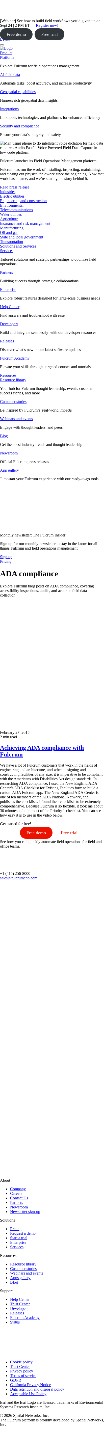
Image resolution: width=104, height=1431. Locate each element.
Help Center (9, 307)
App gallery (9, 470)
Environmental (11, 205)
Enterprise (8, 289)
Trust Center (20, 1304)
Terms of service (23, 1375)
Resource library (13, 380)
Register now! (47, 25)
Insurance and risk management (25, 223)
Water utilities (11, 214)
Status (15, 1322)
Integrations (9, 109)
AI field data (10, 74)
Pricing (15, 1229)
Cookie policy (21, 1362)
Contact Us (19, 1198)
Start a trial (18, 1238)
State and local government (21, 237)
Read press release (14, 187)
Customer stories (13, 401)
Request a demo (23, 1233)
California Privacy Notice (30, 1385)
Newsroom (9, 453)
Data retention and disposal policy (37, 1389)
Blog (4, 436)
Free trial (49, 34)
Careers (16, 1193)
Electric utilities (12, 196)
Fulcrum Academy (15, 358)
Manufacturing (11, 228)
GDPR (15, 1380)
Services (6, 251)
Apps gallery (20, 1278)
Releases (7, 341)
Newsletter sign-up (25, 1211)
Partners (6, 272)
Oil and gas (9, 232)
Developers (9, 324)
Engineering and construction (23, 201)
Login (5, 39)
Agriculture (9, 219)
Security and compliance (19, 126)
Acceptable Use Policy (28, 1394)
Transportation (11, 241)
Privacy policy (21, 1371)
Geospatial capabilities (18, 92)
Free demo (16, 34)
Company (18, 1189)
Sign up (6, 557)
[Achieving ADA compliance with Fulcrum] (52, 728)
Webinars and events (16, 419)
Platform (7, 57)
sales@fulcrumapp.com (18, 878)
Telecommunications (16, 210)
